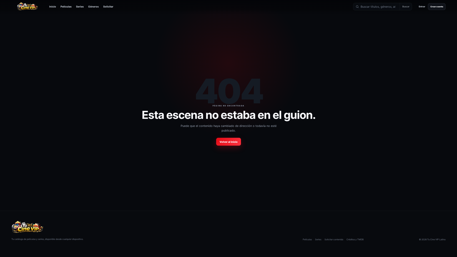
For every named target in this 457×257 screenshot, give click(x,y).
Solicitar (108, 6)
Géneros (93, 6)
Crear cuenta (436, 6)
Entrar (422, 6)
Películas (66, 6)
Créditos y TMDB (355, 239)
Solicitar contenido (334, 239)
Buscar (405, 6)
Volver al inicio (229, 141)
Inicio (52, 6)
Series (80, 6)
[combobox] (379, 6)
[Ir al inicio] (27, 6)
